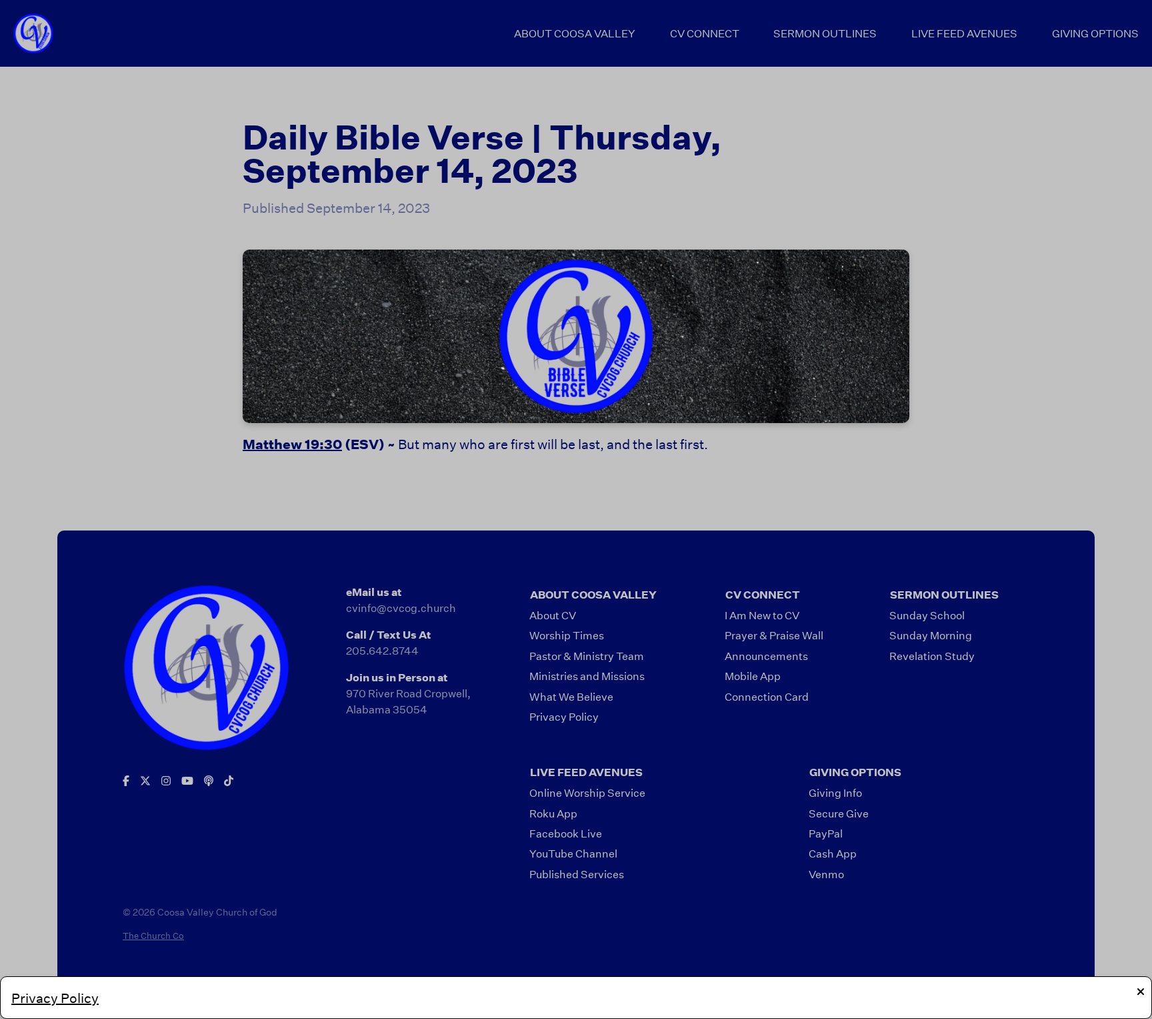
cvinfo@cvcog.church (401, 608)
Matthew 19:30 (292, 443)
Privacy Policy (55, 997)
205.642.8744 (382, 650)
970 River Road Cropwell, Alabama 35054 (408, 701)
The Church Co (153, 936)
